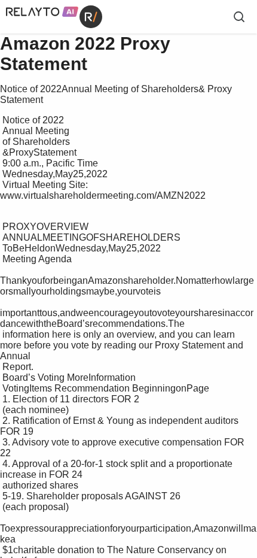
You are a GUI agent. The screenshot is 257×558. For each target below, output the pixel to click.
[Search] (239, 17)
